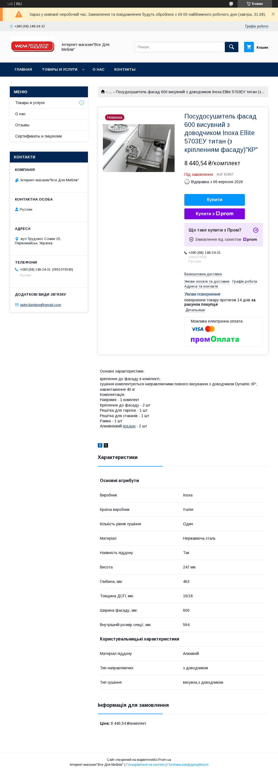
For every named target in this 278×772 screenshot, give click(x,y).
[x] (106, 446)
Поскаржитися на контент (145, 765)
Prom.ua (164, 760)
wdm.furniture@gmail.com (40, 305)
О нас (99, 69)
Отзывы (22, 125)
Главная (23, 69)
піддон (129, 426)
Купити (214, 199)
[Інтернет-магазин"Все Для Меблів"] (32, 55)
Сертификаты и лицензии (38, 136)
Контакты (124, 69)
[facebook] (100, 446)
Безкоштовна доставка (203, 274)
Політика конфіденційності (187, 765)
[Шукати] (231, 47)
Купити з (205, 213)
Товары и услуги (59, 69)
